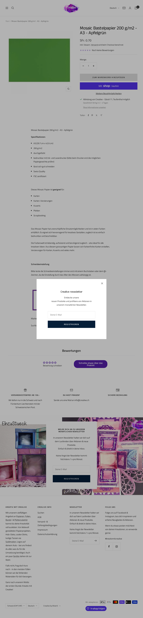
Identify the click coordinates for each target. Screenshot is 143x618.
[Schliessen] (102, 283)
